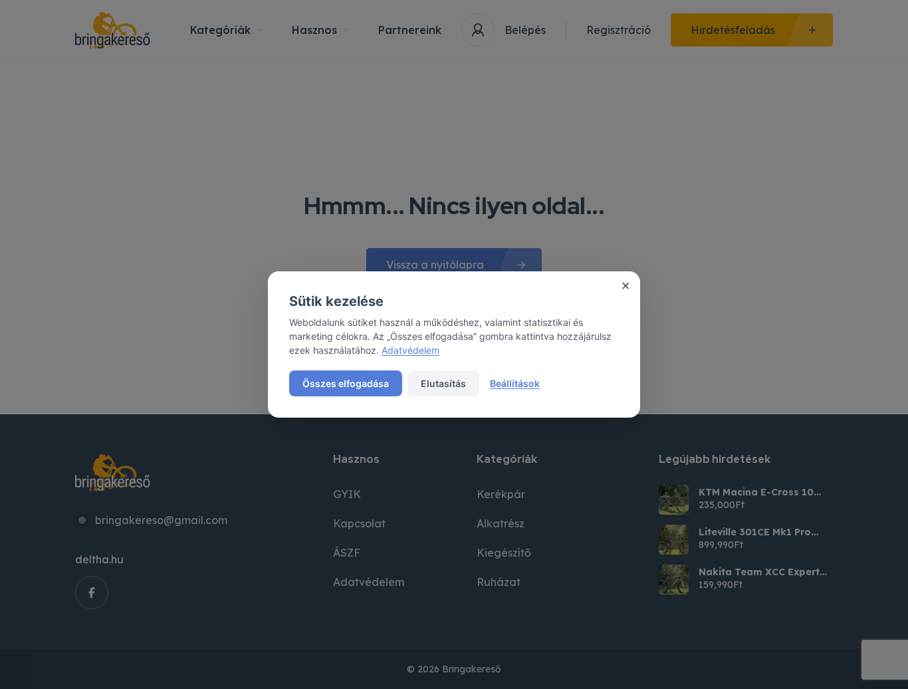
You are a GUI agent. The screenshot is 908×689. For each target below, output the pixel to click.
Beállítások (515, 383)
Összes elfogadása (345, 383)
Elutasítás (443, 383)
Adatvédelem (410, 350)
